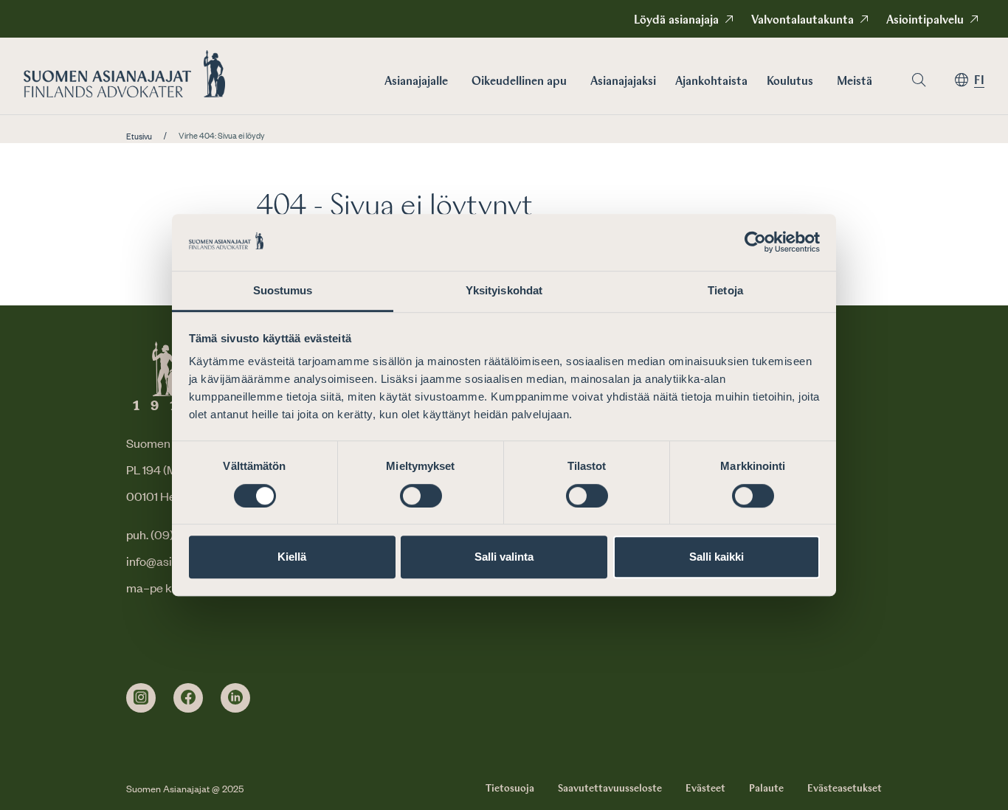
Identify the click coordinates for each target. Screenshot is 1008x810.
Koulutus (790, 82)
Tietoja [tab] (725, 290)
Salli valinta (504, 556)
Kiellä (291, 556)
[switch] (421, 496)
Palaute (766, 788)
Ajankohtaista (711, 82)
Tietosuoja (510, 788)
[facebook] (188, 698)
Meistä (854, 82)
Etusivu (139, 136)
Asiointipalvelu (925, 21)
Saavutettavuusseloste (610, 788)
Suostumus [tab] (283, 290)
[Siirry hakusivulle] (918, 80)
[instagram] (141, 698)
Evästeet (705, 788)
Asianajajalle (416, 82)
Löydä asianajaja (676, 21)
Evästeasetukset (844, 788)
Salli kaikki (716, 556)
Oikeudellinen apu (519, 82)
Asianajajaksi (623, 82)
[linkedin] (235, 698)
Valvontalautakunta (802, 21)
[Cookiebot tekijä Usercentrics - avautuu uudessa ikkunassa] (755, 243)
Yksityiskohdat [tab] (504, 290)
